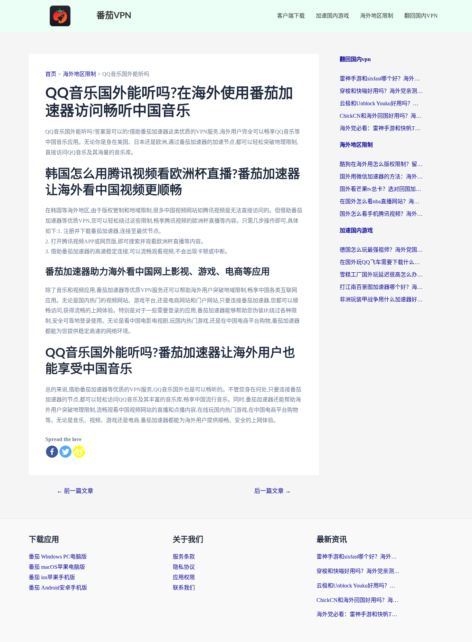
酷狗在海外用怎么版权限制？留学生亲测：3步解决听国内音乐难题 (381, 164)
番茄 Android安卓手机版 (58, 588)
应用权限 (184, 577)
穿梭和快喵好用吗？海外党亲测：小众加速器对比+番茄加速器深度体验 (381, 91)
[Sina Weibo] (79, 452)
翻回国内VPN (421, 16)
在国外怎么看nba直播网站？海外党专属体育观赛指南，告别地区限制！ (381, 201)
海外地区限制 (376, 16)
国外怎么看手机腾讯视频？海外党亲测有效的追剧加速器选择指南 (381, 214)
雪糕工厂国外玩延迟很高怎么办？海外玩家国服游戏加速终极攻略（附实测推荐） (381, 275)
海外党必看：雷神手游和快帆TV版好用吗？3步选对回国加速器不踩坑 (381, 128)
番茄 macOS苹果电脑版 (57, 567)
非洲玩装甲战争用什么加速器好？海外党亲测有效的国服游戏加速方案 (381, 299)
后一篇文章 (272, 491)
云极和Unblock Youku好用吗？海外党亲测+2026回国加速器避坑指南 (381, 103)
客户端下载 (291, 16)
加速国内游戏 (332, 16)
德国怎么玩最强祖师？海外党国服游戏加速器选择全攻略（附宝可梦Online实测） (381, 250)
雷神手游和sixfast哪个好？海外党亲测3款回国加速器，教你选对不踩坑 (381, 78)
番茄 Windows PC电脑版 (58, 557)
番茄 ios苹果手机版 (52, 577)
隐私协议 (184, 567)
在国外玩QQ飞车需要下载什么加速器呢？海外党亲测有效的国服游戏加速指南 (381, 262)
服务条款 (184, 557)
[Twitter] (65, 452)
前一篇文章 (75, 491)
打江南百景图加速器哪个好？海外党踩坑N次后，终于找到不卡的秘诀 (381, 287)
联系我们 (184, 588)
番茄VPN (113, 15)
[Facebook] (52, 452)
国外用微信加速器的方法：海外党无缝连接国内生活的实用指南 (381, 176)
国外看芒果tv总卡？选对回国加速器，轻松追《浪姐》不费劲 (381, 189)
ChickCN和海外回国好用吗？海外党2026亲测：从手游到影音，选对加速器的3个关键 (381, 116)
